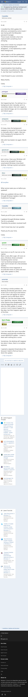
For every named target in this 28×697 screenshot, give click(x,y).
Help (2, 671)
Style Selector (5, 633)
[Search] (26, 1)
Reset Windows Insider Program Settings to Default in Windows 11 (8, 541)
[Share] (24, 22)
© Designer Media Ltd (6, 691)
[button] (14, 636)
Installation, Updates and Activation (8, 451)
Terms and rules (4, 665)
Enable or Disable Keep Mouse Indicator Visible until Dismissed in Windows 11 (8, 527)
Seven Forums (4, 649)
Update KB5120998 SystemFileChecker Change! (9, 456)
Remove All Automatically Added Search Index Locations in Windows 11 (9, 569)
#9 (26, 328)
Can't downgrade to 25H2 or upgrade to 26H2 (9, 442)
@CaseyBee (4, 182)
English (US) (5, 639)
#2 (26, 99)
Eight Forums (4, 652)
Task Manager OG (8, 478)
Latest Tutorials (7, 510)
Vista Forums (4, 647)
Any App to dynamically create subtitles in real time (9, 468)
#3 (26, 124)
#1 (26, 21)
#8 (26, 285)
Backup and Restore (8, 438)
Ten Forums (3, 655)
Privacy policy (4, 668)
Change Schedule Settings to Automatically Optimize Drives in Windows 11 (9, 556)
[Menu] (2, 1)
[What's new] (23, 1)
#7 (26, 248)
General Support (7, 463)
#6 (26, 211)
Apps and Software (8, 475)
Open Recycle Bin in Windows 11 (9, 514)
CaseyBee (4, 11)
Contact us (3, 662)
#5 (26, 178)
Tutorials (6, 521)
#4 (26, 155)
